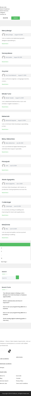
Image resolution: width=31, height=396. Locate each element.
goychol (5, 71)
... (1, 255)
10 (1, 258)
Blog (1, 378)
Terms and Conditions (22, 383)
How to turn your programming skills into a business (14, 307)
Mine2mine (6, 225)
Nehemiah (5, 116)
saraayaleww (7, 53)
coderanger (6, 202)
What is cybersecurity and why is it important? (12, 301)
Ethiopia (2, 367)
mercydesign (7, 31)
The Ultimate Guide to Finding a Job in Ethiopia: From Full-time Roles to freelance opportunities (15, 294)
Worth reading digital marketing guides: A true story (14, 319)
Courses (18, 378)
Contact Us (3, 14)
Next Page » (4, 262)
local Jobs (18, 376)
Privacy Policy (19, 381)
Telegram (2, 12)
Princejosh (6, 161)
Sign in (16, 18)
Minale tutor (6, 94)
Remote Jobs (3, 383)
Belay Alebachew (8, 139)
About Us (2, 376)
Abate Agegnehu (8, 180)
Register (5, 18)
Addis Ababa (19, 357)
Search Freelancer (5, 9)
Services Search (4, 381)
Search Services (4, 11)
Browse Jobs (3, 7)
